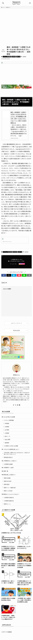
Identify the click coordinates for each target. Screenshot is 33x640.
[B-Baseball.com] (16, 3)
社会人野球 (7, 439)
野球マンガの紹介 (8, 491)
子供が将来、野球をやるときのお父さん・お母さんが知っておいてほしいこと (17, 453)
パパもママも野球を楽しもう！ (11, 449)
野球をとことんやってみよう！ (11, 494)
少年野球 (7, 433)
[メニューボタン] (30, 3)
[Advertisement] (16, 28)
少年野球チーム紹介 (8, 467)
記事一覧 (18, 56)
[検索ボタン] (3, 3)
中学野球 (7, 423)
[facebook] (13, 405)
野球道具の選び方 (8, 457)
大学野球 (7, 426)
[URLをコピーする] (29, 275)
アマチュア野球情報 (7, 56)
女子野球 (7, 430)
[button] (3, 275)
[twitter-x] (15, 405)
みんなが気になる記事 (9, 417)
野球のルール (7, 504)
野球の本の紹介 (8, 481)
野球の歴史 (6, 484)
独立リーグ (7, 436)
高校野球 (13, 56)
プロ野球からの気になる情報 (11, 446)
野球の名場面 (7, 478)
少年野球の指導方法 (9, 497)
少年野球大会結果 (8, 464)
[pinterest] (19, 405)
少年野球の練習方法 (9, 501)
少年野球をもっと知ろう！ (10, 461)
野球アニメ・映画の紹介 (10, 487)
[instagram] (17, 405)
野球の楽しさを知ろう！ (9, 474)
